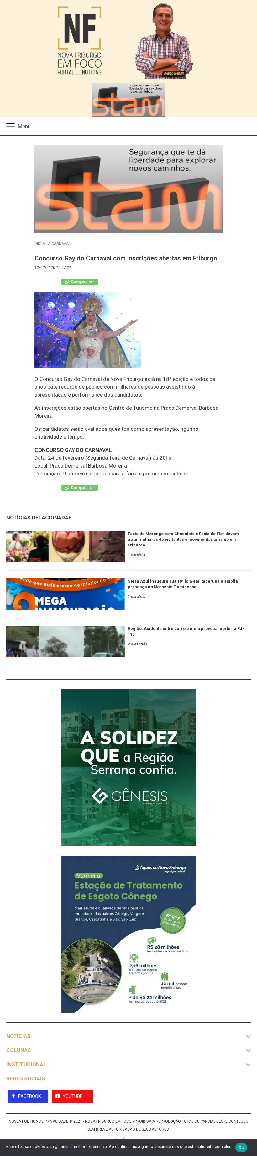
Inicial (40, 244)
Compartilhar (82, 282)
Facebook (29, 1096)
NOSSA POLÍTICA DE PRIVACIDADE (38, 1121)
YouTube (72, 1096)
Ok (241, 1147)
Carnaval (61, 244)
